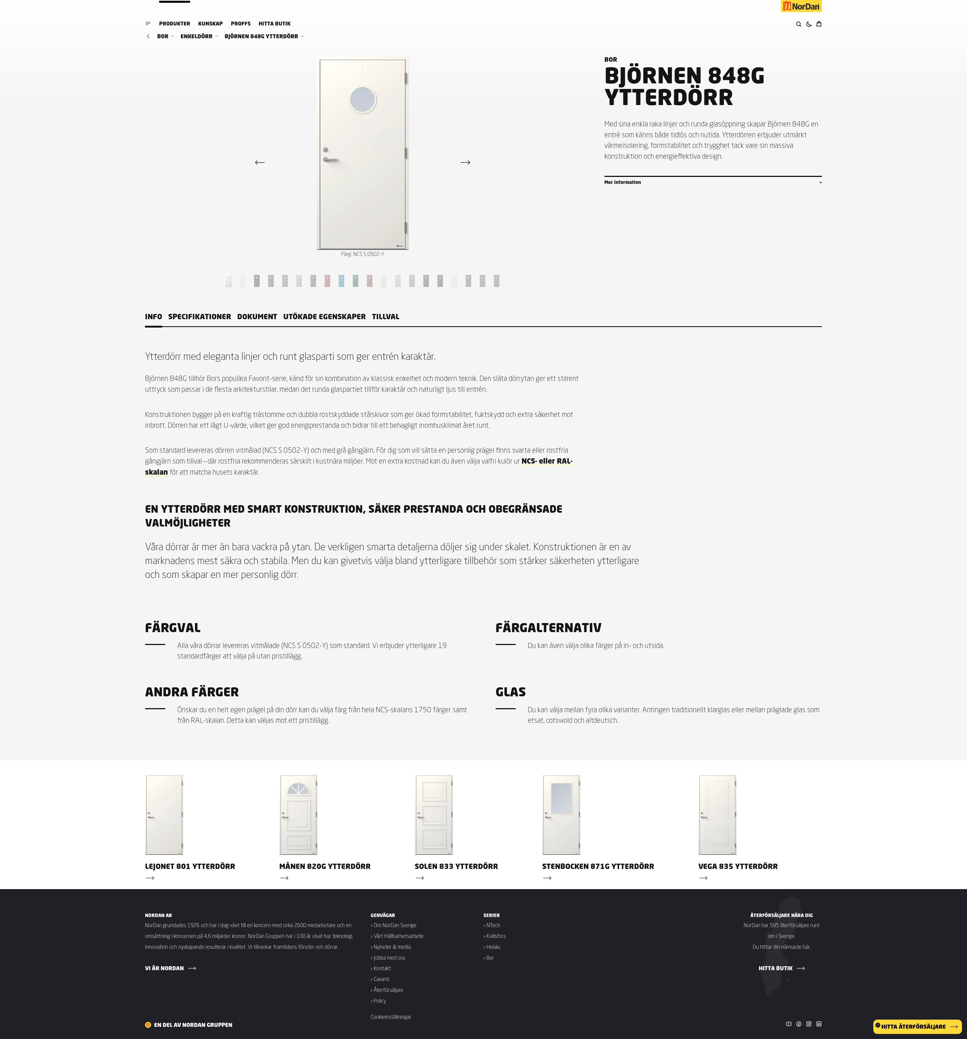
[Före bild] (260, 162)
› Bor (489, 957)
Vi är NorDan (164, 968)
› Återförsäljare (387, 990)
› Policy (378, 1000)
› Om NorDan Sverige (394, 925)
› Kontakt (381, 968)
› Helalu (492, 947)
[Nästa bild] (465, 162)
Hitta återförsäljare (913, 1026)
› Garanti (380, 979)
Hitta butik (275, 23)
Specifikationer (199, 316)
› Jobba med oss (388, 957)
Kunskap (210, 23)
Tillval (385, 316)
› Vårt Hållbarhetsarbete (397, 936)
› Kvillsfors (495, 936)
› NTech (492, 925)
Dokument (257, 316)
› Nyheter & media (391, 947)
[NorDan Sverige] (801, 6)
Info (153, 316)
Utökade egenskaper (324, 316)
